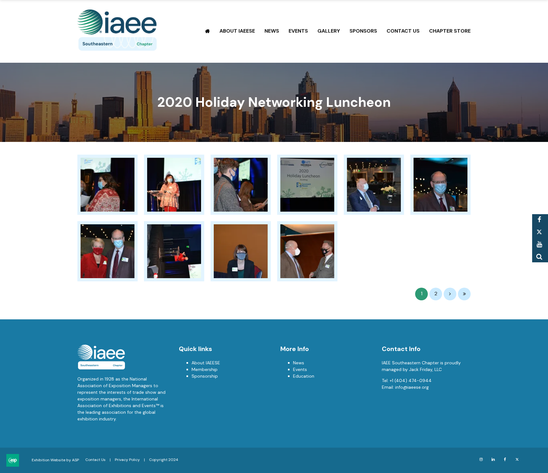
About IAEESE (237, 31)
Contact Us (403, 31)
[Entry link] (107, 185)
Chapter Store (450, 31)
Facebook (539, 219)
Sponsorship (205, 376)
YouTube (539, 244)
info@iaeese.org (412, 387)
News (271, 31)
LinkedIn (493, 459)
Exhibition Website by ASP (55, 460)
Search (539, 256)
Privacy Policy (127, 459)
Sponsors (363, 31)
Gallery (328, 31)
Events (298, 31)
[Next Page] (450, 294)
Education (303, 376)
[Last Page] (464, 294)
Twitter (539, 232)
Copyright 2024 (163, 459)
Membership (205, 369)
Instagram (480, 459)
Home (207, 31)
